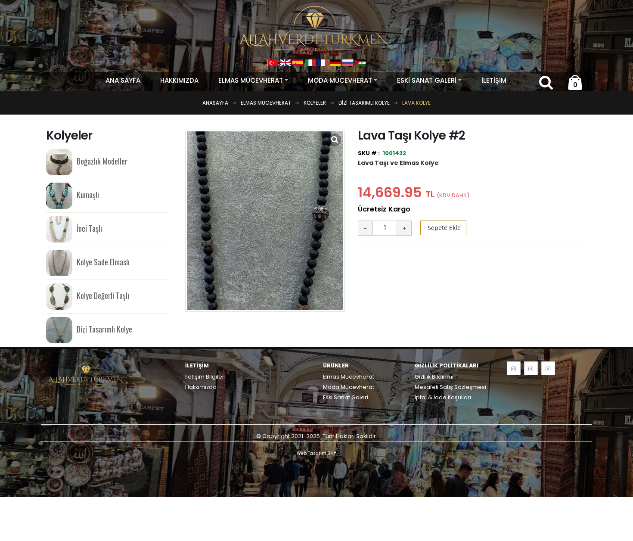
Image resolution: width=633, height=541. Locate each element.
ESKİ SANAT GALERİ (426, 80)
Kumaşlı (88, 194)
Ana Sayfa (123, 80)
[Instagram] (513, 368)
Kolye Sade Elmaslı (103, 261)
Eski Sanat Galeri (345, 397)
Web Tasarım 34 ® (316, 453)
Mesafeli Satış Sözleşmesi (450, 387)
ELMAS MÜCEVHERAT (250, 80)
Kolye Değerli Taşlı (103, 295)
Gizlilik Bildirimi (434, 376)
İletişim (493, 80)
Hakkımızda (179, 80)
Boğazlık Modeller (102, 161)
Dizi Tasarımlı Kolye (104, 329)
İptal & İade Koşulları (443, 397)
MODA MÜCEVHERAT (340, 80)
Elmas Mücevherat (348, 376)
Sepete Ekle (443, 228)
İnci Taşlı (89, 228)
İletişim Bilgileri (205, 376)
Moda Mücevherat (348, 387)
